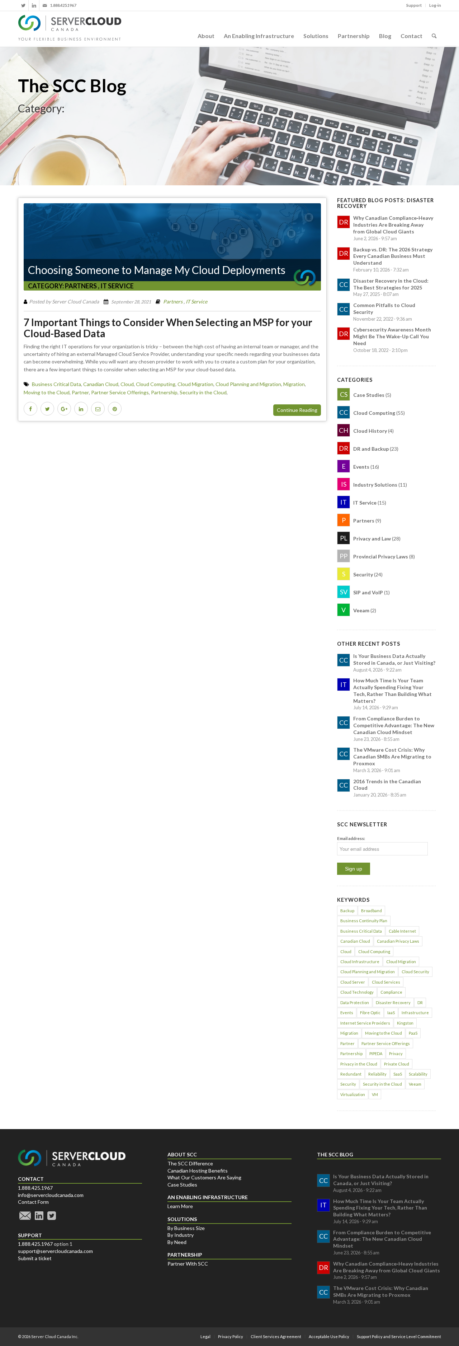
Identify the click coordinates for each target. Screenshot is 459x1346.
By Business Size (186, 1228)
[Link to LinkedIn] (34, 5)
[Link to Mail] (44, 5)
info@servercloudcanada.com (51, 1195)
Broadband (371, 910)
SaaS (397, 1074)
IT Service (117, 286)
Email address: (351, 838)
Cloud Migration (195, 384)
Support (414, 5)
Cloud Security (415, 971)
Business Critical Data (56, 384)
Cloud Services (386, 982)
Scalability (418, 1074)
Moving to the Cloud (47, 392)
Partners (81, 286)
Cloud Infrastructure (359, 961)
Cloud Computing (155, 384)
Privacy (396, 1053)
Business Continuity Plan (363, 920)
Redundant (350, 1074)
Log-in (435, 5)
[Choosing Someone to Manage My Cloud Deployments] (172, 247)
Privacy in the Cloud (358, 1064)
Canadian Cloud (100, 384)
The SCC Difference (190, 1163)
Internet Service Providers (365, 1023)
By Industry (180, 1235)
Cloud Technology (357, 992)
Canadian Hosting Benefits (197, 1171)
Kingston (405, 1023)
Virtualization (352, 1094)
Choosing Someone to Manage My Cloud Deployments (156, 269)
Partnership (164, 392)
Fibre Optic (370, 1012)
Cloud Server (352, 982)
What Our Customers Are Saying (204, 1177)
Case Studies (182, 1185)
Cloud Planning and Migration (248, 384)
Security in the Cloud (203, 392)
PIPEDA (375, 1053)
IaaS (391, 1012)
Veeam (415, 1084)
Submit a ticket (35, 1258)
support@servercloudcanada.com (55, 1251)
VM (375, 1094)
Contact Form (33, 1202)
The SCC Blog (72, 85)
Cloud (127, 384)
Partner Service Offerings (120, 392)
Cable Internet (402, 931)
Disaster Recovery (393, 1002)
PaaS (413, 1033)
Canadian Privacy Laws (398, 941)
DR (420, 1002)
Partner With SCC (187, 1264)
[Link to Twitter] (23, 5)
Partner (80, 392)
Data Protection (354, 1002)
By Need (176, 1242)
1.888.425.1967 (35, 1188)
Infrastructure (415, 1012)
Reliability (377, 1074)
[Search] (434, 29)
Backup (347, 910)
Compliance (391, 992)
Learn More (180, 1206)
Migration (294, 384)
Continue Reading (297, 410)
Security (348, 1084)
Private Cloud (396, 1064)
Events (346, 1012)
